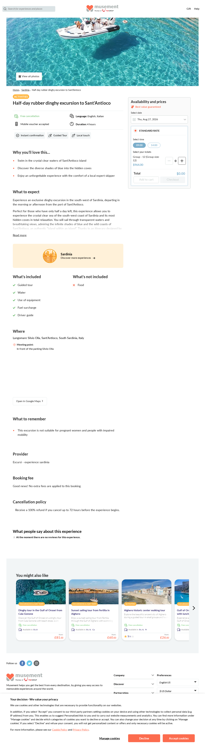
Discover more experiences (76, 258)
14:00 (154, 145)
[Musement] (102, 9)
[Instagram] (36, 663)
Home (16, 90)
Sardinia (25, 90)
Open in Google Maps (28, 401)
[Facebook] (22, 663)
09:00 (139, 145)
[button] (159, 130)
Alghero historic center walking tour (144, 610)
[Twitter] (29, 663)
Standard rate (149, 130)
